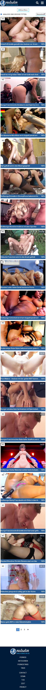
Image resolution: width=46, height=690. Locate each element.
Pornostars (23, 664)
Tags (23, 668)
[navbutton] (42, 3)
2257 (23, 683)
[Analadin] (12, 3)
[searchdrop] (37, 3)
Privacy (23, 687)
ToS (23, 680)
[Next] (28, 629)
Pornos (23, 657)
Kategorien (23, 661)
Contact (23, 673)
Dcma (23, 676)
